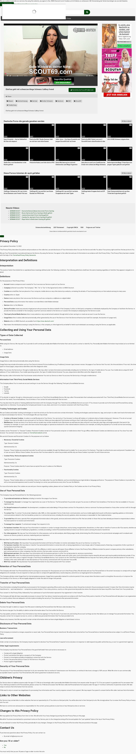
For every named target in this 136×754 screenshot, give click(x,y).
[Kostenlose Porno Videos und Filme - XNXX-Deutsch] (19, 12)
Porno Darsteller (51, 18)
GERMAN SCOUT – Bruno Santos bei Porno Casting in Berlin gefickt (31, 213)
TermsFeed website (36, 433)
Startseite (9, 18)
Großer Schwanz (47, 101)
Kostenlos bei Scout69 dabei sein (83, 90)
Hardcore (60, 101)
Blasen (10, 101)
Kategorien (37, 18)
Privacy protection (32, 4)
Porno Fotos (66, 18)
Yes (5, 745)
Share (9, 96)
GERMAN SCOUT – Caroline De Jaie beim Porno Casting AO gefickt (31, 217)
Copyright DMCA (72, 227)
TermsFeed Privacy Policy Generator (24, 255)
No (5, 747)
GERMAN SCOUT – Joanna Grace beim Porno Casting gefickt (29, 215)
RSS (82, 227)
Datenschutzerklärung (43, 227)
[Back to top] (129, 748)
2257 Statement (58, 227)
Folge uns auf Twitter (93, 227)
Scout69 (78, 101)
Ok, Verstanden (7, 4)
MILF (69, 101)
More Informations (20, 4)
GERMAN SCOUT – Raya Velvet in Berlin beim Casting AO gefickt (30, 219)
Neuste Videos (23, 18)
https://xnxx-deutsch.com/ (45, 321)
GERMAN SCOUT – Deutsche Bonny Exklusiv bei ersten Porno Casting (32, 211)
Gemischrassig (22, 101)
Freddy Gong (12, 105)
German (34, 101)
